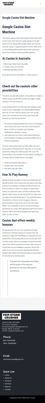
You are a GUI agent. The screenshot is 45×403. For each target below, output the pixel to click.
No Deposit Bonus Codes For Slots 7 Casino (17, 80)
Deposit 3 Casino (16, 289)
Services (8, 384)
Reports (8, 387)
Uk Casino (13, 286)
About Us (8, 378)
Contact (8, 389)
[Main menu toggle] (41, 3)
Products (8, 381)
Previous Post (7, 302)
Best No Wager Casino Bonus (20, 277)
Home (7, 375)
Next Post (39, 302)
